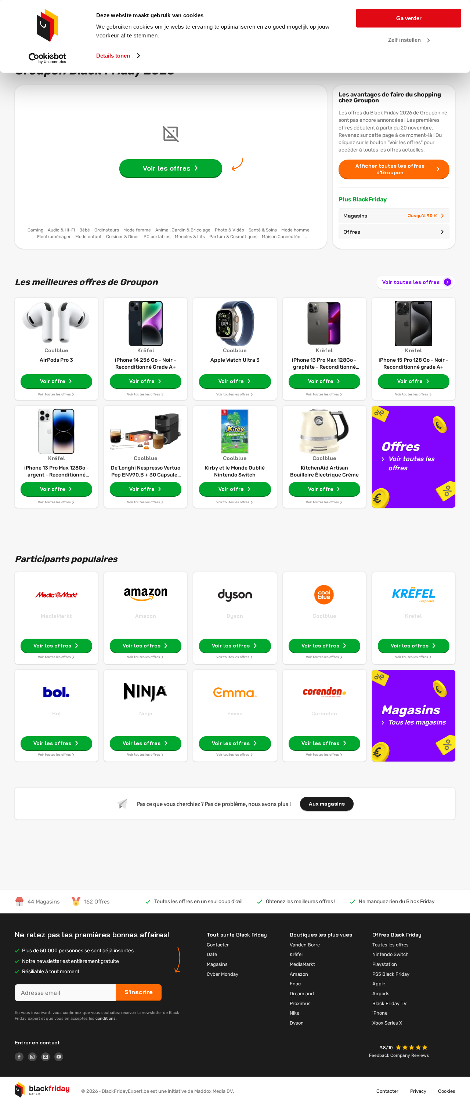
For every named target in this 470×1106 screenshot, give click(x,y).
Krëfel (413, 616)
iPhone (379, 1013)
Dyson (235, 616)
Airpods (381, 993)
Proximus (300, 1003)
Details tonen (113, 55)
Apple (378, 983)
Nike (294, 1013)
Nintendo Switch (390, 954)
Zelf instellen (404, 40)
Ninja (145, 713)
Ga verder (409, 18)
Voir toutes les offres (411, 282)
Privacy (418, 1091)
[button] (412, 1048)
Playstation (384, 964)
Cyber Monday (222, 974)
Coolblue (324, 616)
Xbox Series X (387, 1023)
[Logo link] (21, 1057)
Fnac (295, 983)
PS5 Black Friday (390, 974)
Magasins (390, 215)
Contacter (218, 945)
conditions (105, 1018)
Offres (351, 232)
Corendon (324, 713)
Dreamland (302, 993)
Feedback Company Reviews (399, 1055)
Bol (56, 713)
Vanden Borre (305, 945)
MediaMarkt (56, 616)
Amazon (145, 616)
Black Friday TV (389, 1003)
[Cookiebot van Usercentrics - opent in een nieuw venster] (47, 58)
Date (212, 954)
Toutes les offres (390, 945)
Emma (235, 713)
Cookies (446, 1091)
